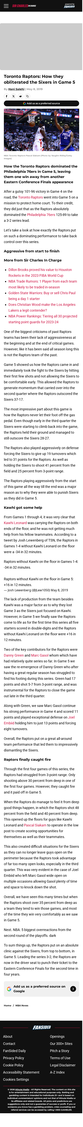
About (7, 1036)
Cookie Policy (13, 1065)
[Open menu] (6, 5)
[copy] (27, 96)
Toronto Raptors (30, 197)
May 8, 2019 (59, 590)
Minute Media (22, 1089)
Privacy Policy (13, 1058)
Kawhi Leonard (15, 523)
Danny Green (14, 655)
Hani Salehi (16, 89)
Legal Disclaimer (62, 1065)
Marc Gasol (39, 655)
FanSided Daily (14, 1051)
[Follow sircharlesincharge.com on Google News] (73, 989)
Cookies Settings (16, 1079)
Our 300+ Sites (61, 1044)
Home (7, 1005)
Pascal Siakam (35, 825)
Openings (57, 1036)
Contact (9, 1044)
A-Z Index (57, 1072)
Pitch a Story (59, 1051)
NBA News (21, 1005)
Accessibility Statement (21, 1072)
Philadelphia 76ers (41, 215)
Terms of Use (60, 1058)
